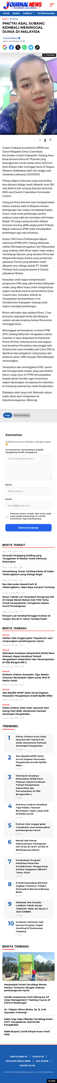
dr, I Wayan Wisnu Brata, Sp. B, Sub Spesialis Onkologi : (25, 1011)
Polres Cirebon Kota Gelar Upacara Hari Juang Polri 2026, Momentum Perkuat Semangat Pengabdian (25, 711)
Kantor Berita (18, 1056)
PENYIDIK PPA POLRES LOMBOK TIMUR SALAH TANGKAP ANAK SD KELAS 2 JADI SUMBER (32, 907)
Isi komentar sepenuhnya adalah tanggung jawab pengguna (24, 450)
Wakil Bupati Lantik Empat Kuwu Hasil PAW (27, 1033)
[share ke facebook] (12, 49)
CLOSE (51, 1081)
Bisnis (16, 13)
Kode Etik (38, 1056)
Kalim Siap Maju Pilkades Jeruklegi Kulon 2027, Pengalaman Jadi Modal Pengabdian (28, 1022)
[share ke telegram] (31, 49)
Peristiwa (14, 19)
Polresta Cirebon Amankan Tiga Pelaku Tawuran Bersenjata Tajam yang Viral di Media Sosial (26, 677)
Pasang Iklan (27, 1065)
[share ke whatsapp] (25, 49)
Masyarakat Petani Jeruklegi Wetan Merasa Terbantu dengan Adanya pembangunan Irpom (25, 987)
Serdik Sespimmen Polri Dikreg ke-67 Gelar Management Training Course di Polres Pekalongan (27, 1000)
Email (8, 499)
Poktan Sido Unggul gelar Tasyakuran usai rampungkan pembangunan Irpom (33, 827)
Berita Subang (21, 415)
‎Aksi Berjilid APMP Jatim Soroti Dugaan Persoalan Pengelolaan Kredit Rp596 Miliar (31, 761)
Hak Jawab (42, 1061)
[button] (40, 140)
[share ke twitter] (18, 49)
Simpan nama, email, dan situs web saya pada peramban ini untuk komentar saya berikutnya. (30, 516)
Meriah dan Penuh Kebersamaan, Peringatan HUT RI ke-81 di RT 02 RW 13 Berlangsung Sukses (32, 845)
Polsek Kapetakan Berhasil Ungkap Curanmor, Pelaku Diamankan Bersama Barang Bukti (32, 887)
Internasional (46, 13)
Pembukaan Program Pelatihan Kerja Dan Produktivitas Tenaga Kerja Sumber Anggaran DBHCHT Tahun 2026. (32, 866)
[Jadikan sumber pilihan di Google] (5, 49)
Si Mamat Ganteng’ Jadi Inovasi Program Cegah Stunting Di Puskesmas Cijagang (29, 927)
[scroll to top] (52, 1064)
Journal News (10, 38)
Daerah (27, 13)
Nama (8, 484)
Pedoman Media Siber (18, 1061)
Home (6, 13)
